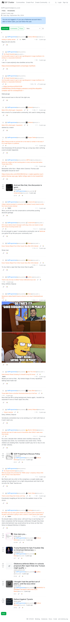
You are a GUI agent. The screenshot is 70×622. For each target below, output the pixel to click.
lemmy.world (17, 189)
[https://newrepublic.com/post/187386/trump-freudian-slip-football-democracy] (9, 550)
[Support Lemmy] (49, 2)
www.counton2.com (19, 570)
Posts (21, 28)
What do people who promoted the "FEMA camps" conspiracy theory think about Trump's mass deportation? (22, 473)
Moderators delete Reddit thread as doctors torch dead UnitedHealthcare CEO (22, 297)
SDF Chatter (9, 2)
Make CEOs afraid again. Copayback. (12, 110)
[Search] (55, 2)
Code (55, 619)
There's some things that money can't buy (13, 496)
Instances (44, 619)
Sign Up (65, 2)
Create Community (41, 2)
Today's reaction (8, 412)
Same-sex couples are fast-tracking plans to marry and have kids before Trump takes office (22, 163)
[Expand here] (9, 187)
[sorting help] (43, 28)
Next (3, 613)
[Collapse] (3, 37)
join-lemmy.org (63, 619)
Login (59, 2)
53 (16, 607)
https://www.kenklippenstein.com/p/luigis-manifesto (18, 66)
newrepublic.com (18, 552)
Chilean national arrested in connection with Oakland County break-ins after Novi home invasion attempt (23, 205)
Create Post (30, 2)
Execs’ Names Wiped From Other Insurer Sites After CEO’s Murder (20, 246)
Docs (50, 619)
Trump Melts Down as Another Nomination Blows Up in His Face (19, 393)
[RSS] (1, 32)
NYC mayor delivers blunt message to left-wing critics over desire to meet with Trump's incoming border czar (22, 225)
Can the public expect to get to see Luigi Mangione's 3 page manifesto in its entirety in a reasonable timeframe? (23, 57)
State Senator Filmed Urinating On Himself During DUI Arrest (18, 374)
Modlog (37, 619)
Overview (5, 28)
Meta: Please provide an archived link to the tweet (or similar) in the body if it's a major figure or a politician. (23, 142)
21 (16, 462)
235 (16, 542)
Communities (20, 2)
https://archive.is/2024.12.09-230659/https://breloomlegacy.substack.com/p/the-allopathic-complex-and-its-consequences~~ (22, 88)
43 (16, 576)
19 (16, 195)
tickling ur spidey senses (8, 39)
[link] (20, 39)
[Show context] (17, 39)
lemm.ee (42, 231)
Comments (13, 28)
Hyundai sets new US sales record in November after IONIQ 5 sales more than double (22, 433)
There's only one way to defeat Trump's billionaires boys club (19, 279)
